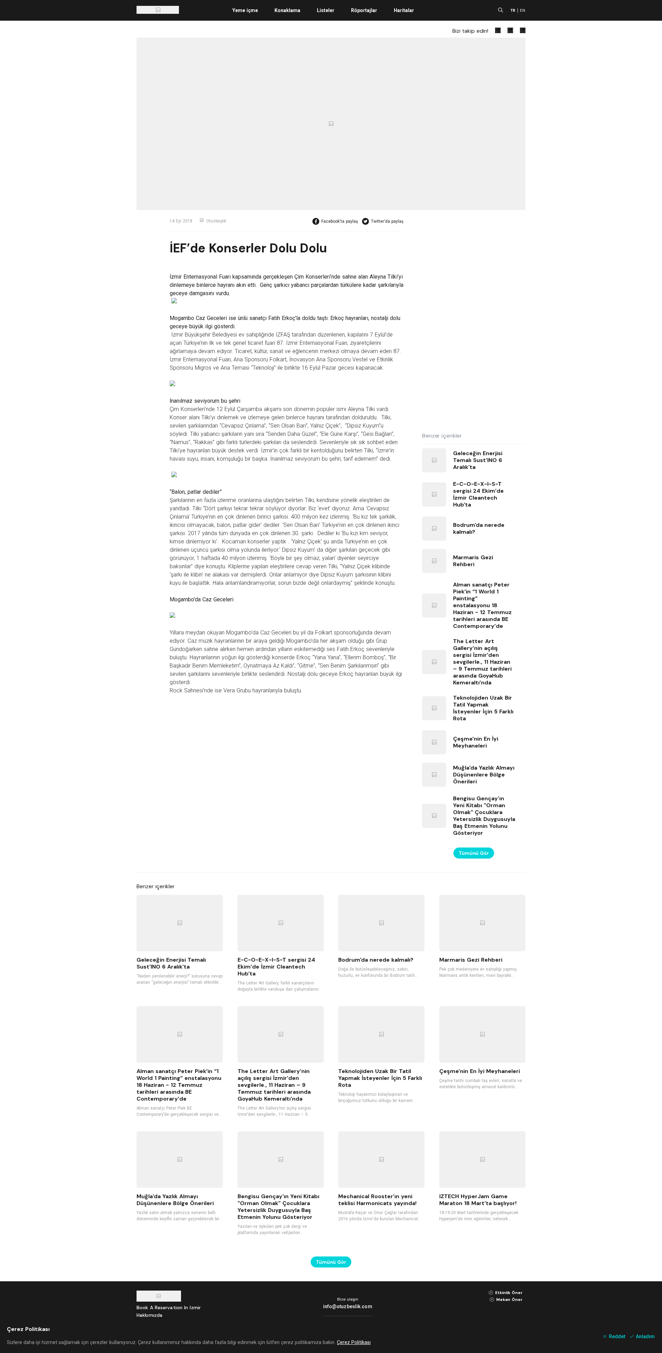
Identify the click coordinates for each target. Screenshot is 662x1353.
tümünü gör (474, 853)
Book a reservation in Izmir (169, 1307)
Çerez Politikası (354, 1342)
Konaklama (287, 10)
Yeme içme (245, 10)
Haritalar (404, 10)
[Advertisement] (473, 321)
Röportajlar (364, 10)
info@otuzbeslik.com (347, 1306)
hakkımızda (149, 1315)
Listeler (325, 10)
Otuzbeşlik (216, 221)
